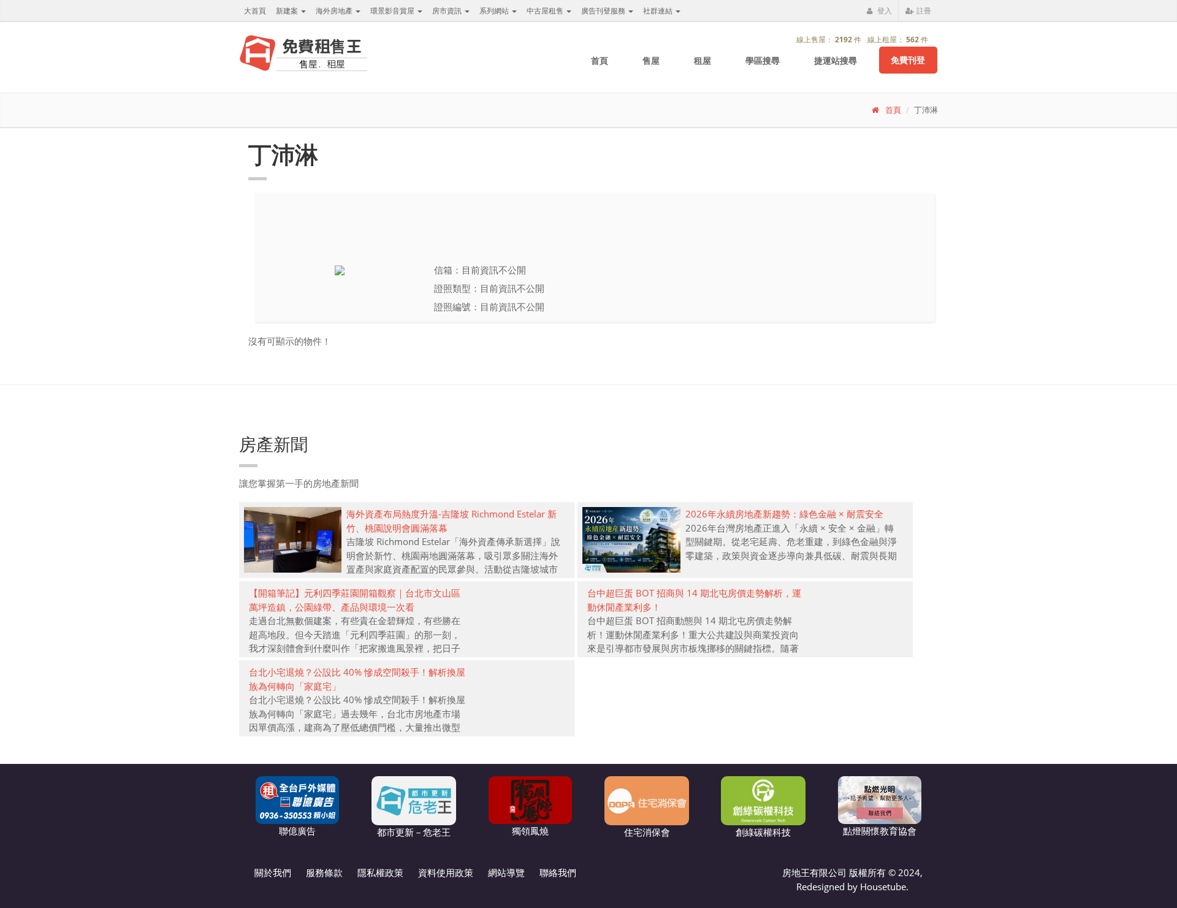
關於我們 (272, 872)
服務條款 (324, 872)
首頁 (599, 60)
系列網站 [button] (495, 11)
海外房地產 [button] (335, 11)
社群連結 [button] (658, 11)
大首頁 (255, 11)
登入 (883, 11)
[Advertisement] (588, 217)
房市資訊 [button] (447, 11)
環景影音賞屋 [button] (393, 11)
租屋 (702, 60)
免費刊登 (908, 60)
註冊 (923, 11)
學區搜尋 (762, 60)
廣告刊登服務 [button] (604, 11)
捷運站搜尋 (835, 60)
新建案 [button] (288, 11)
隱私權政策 (380, 872)
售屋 (651, 60)
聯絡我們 (557, 872)
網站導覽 (506, 872)
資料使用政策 (445, 872)
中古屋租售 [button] (546, 11)
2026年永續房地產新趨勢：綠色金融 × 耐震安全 (784, 514)
